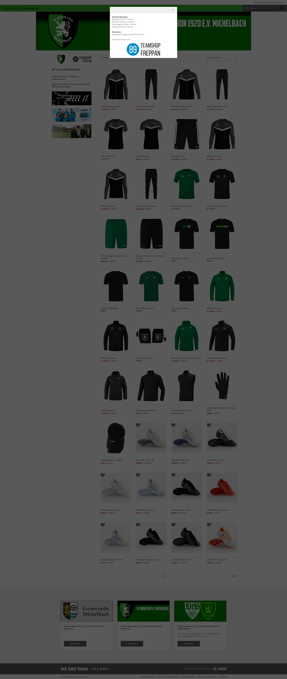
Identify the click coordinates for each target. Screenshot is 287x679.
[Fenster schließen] (173, 10)
